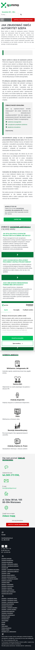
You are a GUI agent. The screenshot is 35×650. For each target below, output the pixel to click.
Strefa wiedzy (5, 626)
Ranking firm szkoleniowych (8, 615)
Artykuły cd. (18, 446)
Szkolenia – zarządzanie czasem (9, 600)
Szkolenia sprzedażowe (7, 562)
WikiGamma (11, 368)
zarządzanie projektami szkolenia (17, 124)
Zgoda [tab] (6, 309)
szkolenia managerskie (14, 122)
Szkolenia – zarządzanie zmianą (9, 598)
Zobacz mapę (8, 516)
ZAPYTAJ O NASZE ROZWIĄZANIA (23, 19)
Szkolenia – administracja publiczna (10, 571)
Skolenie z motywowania (7, 584)
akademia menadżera (14, 127)
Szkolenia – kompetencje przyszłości (10, 569)
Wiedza (3, 624)
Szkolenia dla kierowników (8, 604)
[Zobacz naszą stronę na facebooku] (2, 546)
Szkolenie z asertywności (8, 586)
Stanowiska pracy (21, 430)
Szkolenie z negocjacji (7, 588)
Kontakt (3, 622)
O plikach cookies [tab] (28, 309)
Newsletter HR (6, 12)
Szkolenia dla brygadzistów (8, 611)
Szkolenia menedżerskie (7, 560)
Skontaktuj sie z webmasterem (9, 631)
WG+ (13, 12)
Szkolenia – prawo (6, 573)
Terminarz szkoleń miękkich (8, 575)
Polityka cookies (5, 629)
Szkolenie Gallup (6, 582)
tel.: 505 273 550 (5, 539)
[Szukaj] (20, 14)
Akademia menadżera (7, 580)
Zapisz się (17, 219)
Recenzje (11, 430)
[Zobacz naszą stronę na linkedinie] (6, 546)
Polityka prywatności (6, 628)
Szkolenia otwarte (6, 616)
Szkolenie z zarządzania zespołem (10, 578)
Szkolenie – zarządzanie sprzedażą (10, 602)
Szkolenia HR (5, 567)
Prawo (25, 446)
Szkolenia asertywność (7, 605)
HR (27, 368)
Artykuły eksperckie (17, 400)
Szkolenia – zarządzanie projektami (10, 566)
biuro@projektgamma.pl (9, 488)
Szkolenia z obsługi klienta (8, 590)
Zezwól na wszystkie (17, 338)
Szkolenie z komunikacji (7, 613)
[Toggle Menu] (2, 20)
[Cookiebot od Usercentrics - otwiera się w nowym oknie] (26, 305)
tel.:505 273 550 (10, 475)
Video (17, 416)
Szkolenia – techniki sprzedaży (9, 609)
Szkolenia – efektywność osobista (10, 564)
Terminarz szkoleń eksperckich (9, 577)
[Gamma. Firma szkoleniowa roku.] (10, 5)
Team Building (5, 620)
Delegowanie (21, 368)
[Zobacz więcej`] (17, 254)
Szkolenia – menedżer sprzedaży (9, 607)
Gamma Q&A (17, 384)
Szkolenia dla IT (5, 618)
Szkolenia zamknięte (6, 558)
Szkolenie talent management (9, 591)
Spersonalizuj (17, 343)
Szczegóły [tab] (16, 309)
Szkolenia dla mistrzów (7, 593)
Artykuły (10, 446)
